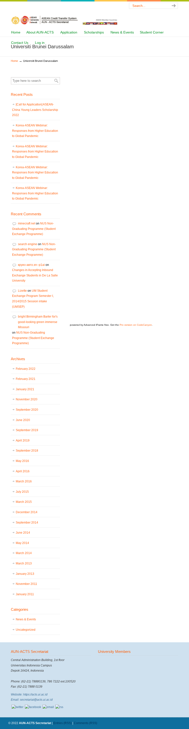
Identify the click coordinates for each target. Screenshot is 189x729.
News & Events (26, 619)
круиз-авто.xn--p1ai (31, 265)
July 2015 (22, 491)
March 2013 (24, 563)
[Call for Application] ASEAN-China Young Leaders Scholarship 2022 (35, 110)
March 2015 (24, 502)
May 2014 (22, 543)
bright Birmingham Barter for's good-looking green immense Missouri (38, 322)
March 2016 (24, 481)
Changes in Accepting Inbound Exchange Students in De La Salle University (35, 275)
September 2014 (27, 522)
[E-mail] (48, 707)
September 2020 (27, 409)
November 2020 (26, 399)
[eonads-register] (17, 707)
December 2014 (26, 512)
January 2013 (25, 574)
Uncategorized (25, 629)
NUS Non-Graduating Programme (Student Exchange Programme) (34, 229)
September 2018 (27, 450)
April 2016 (23, 471)
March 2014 (24, 553)
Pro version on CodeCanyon (136, 324)
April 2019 (23, 440)
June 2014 (23, 532)
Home (14, 60)
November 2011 (26, 584)
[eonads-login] (33, 707)
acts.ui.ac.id (65, 13)
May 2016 (22, 461)
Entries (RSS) (62, 723)
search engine (27, 244)
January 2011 (25, 594)
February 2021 (25, 379)
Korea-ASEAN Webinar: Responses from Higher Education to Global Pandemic (35, 131)
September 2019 (27, 430)
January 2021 (25, 389)
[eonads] (59, 707)
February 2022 (25, 369)
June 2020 (23, 420)
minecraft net (26, 223)
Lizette (22, 290)
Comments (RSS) (85, 723)
